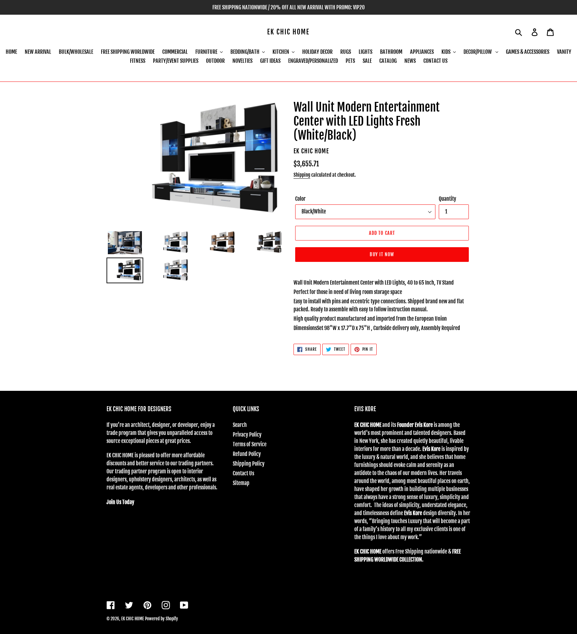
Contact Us (243, 473)
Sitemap (241, 483)
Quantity (447, 198)
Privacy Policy (247, 434)
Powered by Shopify (161, 618)
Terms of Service (249, 444)
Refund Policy (247, 454)
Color (300, 198)
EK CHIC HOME (288, 32)
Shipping (302, 175)
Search (240, 425)
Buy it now (382, 254)
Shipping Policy (248, 463)
